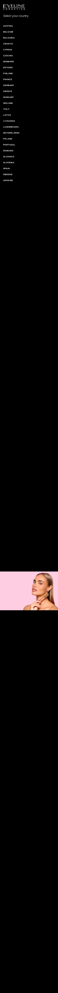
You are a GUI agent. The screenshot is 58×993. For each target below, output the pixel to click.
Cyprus (7, 50)
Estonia (8, 67)
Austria (8, 26)
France (7, 79)
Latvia (7, 115)
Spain (6, 168)
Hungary (8, 97)
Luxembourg (11, 127)
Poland (7, 139)
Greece (7, 91)
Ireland (8, 103)
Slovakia (8, 157)
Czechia (8, 56)
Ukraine (8, 180)
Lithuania (9, 121)
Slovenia (8, 162)
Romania (8, 151)
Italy (6, 109)
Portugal (9, 145)
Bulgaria (9, 38)
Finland (8, 73)
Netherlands (11, 133)
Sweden (7, 174)
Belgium (8, 32)
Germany (8, 85)
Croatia (8, 44)
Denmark (8, 61)
